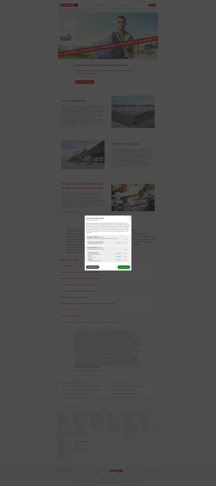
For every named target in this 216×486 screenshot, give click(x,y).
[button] (125, 239)
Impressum (88, 220)
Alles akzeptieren (124, 267)
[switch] (126, 239)
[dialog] (108, 242)
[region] (108, 249)
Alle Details (118, 242)
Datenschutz (95, 220)
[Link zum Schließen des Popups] (129, 217)
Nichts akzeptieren (92, 267)
